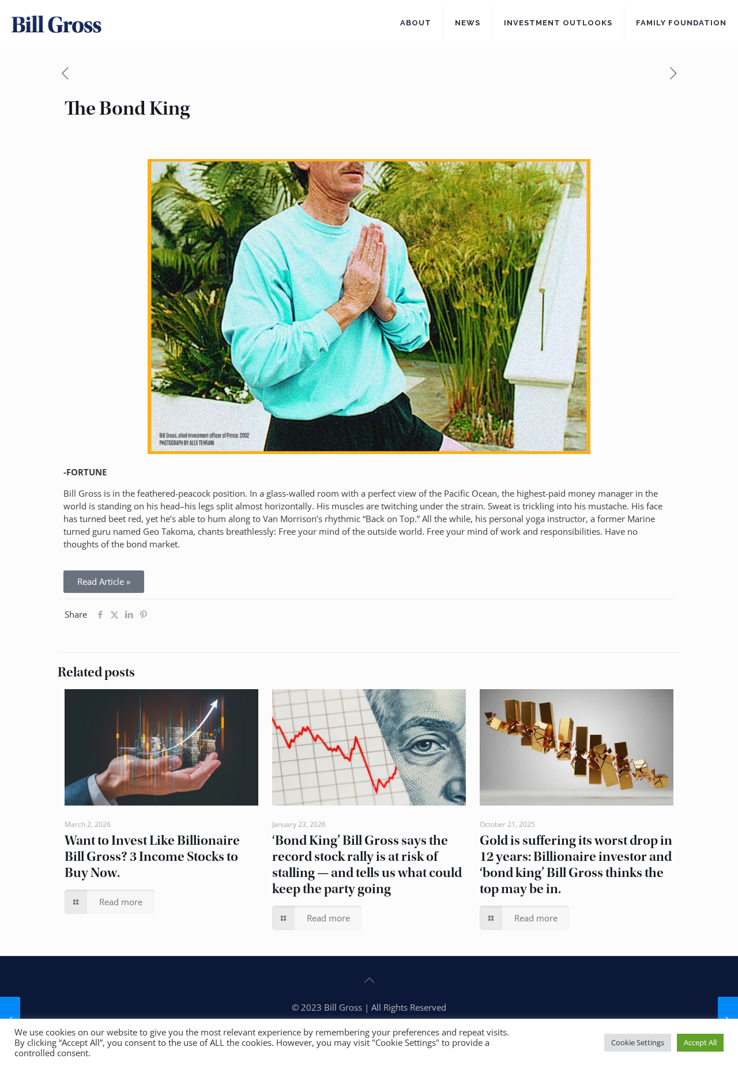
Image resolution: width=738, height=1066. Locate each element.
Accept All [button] (700, 1042)
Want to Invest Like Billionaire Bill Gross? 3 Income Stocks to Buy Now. (152, 856)
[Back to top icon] (369, 980)
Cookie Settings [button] (637, 1042)
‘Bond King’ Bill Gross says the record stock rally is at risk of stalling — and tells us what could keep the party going (367, 865)
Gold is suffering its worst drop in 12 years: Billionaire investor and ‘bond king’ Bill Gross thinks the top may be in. (576, 865)
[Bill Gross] (56, 23)
